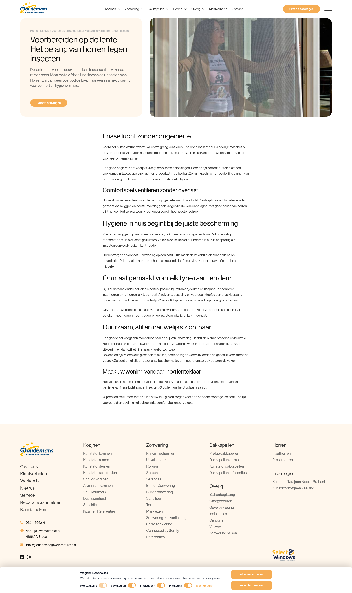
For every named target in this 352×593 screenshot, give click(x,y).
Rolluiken (153, 466)
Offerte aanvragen (301, 9)
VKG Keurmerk (94, 492)
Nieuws (45, 31)
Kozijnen (110, 9)
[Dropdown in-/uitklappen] (119, 9)
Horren (177, 9)
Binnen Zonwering (160, 485)
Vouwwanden (220, 526)
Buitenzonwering (159, 492)
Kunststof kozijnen (97, 453)
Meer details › (204, 585)
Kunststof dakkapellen (226, 466)
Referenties (155, 537)
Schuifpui (153, 498)
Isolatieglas (218, 513)
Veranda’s (153, 479)
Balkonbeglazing (222, 494)
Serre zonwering (159, 524)
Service (27, 495)
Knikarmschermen (160, 453)
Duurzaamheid (94, 498)
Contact (237, 9)
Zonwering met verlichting (166, 517)
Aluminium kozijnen (98, 485)
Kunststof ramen (96, 459)
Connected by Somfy (162, 530)
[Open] (326, 9)
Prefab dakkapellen (224, 453)
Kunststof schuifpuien (100, 472)
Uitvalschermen (158, 459)
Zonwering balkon (223, 533)
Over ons (29, 466)
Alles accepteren (251, 574)
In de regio (282, 473)
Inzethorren (281, 453)
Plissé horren (282, 459)
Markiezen (154, 511)
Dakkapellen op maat (225, 459)
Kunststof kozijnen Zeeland (293, 488)
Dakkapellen (156, 9)
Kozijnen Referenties (99, 511)
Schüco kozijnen (96, 479)
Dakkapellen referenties (228, 472)
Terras (151, 504)
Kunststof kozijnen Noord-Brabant (298, 481)
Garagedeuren (220, 501)
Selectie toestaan (252, 585)
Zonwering (132, 9)
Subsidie (90, 504)
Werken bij (30, 481)
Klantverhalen (218, 9)
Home (34, 31)
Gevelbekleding (221, 507)
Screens (153, 472)
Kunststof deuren (96, 466)
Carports (216, 520)
